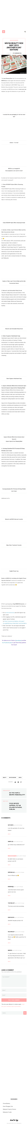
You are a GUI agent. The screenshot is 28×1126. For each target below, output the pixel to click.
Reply (9, 834)
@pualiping (18, 640)
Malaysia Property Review (9, 1109)
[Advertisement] (14, 709)
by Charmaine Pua (17, 53)
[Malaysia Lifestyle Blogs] (14, 1080)
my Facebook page (7, 642)
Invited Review (12, 777)
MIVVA (20, 777)
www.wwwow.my (10, 612)
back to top (14, 1120)
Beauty (4, 777)
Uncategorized (14, 40)
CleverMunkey (6, 1103)
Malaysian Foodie (7, 1112)
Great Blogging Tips (8, 1106)
